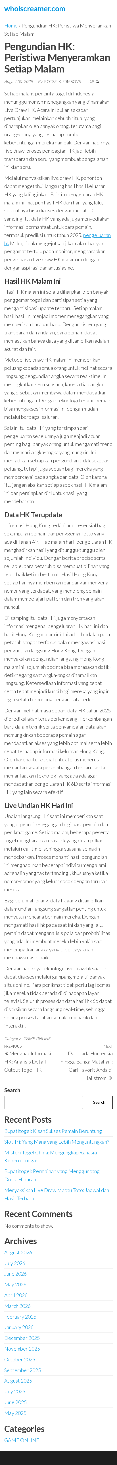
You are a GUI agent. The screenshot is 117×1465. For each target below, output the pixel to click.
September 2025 (22, 1370)
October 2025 (19, 1359)
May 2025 (15, 1413)
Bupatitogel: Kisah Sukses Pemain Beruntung (53, 1131)
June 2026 (15, 1273)
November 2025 (22, 1349)
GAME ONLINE (36, 1038)
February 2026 (20, 1317)
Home (11, 25)
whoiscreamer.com (34, 8)
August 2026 (18, 1252)
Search (12, 1090)
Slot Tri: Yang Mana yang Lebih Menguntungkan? (56, 1142)
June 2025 (15, 1402)
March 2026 (17, 1306)
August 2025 (18, 1381)
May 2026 (15, 1284)
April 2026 (16, 1295)
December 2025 (22, 1338)
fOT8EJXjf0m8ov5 (63, 81)
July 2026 (14, 1263)
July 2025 (14, 1391)
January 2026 (19, 1327)
